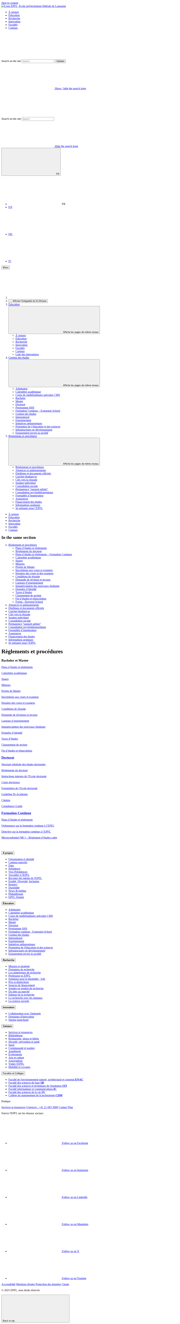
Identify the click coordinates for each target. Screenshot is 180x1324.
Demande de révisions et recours (19, 714)
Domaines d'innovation (21, 1016)
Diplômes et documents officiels (33, 473)
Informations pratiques (27, 505)
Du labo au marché (19, 991)
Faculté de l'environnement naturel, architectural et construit (45, 1079)
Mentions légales (25, 1284)
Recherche (14, 18)
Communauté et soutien (21, 1048)
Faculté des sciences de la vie (26, 1092)
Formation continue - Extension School (30, 931)
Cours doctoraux (10, 782)
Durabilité (14, 887)
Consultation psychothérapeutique (34, 492)
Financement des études (28, 501)
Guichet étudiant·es (26, 476)
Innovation (14, 21)
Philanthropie (15, 893)
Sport (11, 1044)
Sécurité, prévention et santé (24, 1041)
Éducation (14, 15)
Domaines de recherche (21, 969)
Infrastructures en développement (33, 429)
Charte (65, 1284)
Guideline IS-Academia (14, 794)
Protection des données (48, 1284)
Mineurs (20, 563)
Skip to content (9, 2)
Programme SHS (24, 407)
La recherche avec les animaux (25, 997)
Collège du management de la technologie (35, 1095)
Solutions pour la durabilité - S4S (26, 978)
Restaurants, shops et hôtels (23, 1038)
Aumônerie (14, 1051)
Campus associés (17, 862)
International (22, 417)
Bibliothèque (15, 1035)
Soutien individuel (25, 482)
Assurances (21, 498)
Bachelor (20, 398)
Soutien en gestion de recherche (26, 988)
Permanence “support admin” (31, 489)
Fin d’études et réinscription (30, 598)
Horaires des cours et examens (18, 702)
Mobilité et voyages (19, 1067)
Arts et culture (16, 1057)
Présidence (14, 868)
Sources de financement (21, 985)
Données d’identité (25, 589)
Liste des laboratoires (27, 354)
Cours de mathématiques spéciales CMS (37, 394)
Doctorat (20, 404)
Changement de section (28, 595)
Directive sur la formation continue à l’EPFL (26, 831)
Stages (19, 560)
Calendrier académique (28, 391)
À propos (13, 12)
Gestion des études (18, 357)
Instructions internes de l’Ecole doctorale (23, 776)
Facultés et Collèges (13, 1073)
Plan (70, 1107)
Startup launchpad (18, 1019)
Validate (60, 61)
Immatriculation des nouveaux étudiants (37, 585)
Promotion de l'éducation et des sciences (30, 947)
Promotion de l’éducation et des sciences (37, 426)
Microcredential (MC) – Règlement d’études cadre (29, 837)
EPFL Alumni (16, 897)
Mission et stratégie (19, 966)
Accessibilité (8, 1284)
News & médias (17, 890)
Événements (15, 1054)
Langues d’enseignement (29, 582)
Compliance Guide (11, 806)
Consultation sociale (26, 486)
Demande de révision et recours (32, 579)
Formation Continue (16, 813)
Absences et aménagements (30, 470)
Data (11, 865)
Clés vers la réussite (26, 479)
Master (19, 401)
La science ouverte (18, 1001)
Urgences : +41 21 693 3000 (42, 1107)
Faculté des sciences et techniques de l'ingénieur (37, 1085)
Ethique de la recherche (21, 994)
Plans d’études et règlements (31, 548)
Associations (15, 1060)
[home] (34, 297)
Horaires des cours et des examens (34, 573)
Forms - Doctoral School (29, 601)
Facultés (13, 24)
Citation (5, 800)
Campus (13, 27)
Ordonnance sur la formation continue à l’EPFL (27, 825)
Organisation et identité (21, 859)
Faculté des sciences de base (26, 1082)
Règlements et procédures (22, 436)
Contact (63, 1107)
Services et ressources (20, 1032)
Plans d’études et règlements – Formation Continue (43, 554)
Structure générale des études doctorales (23, 764)
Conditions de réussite (27, 576)
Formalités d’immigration (29, 495)
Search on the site (11, 61)
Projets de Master (25, 567)
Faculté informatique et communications (32, 1089)
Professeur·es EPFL (19, 975)
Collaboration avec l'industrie (24, 1013)
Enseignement (23, 420)
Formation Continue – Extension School (37, 410)
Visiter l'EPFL (16, 1063)
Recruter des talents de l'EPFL (25, 878)
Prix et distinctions (18, 982)
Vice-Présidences (17, 871)
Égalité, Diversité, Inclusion (23, 881)
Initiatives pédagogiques (28, 423)
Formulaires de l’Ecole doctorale (19, 788)
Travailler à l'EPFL (19, 874)
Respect (12, 884)
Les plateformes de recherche (24, 972)
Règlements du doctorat (28, 551)
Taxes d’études (23, 592)
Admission (21, 388)
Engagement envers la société (31, 432)
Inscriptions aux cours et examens (34, 570)
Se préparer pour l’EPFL (29, 508)
